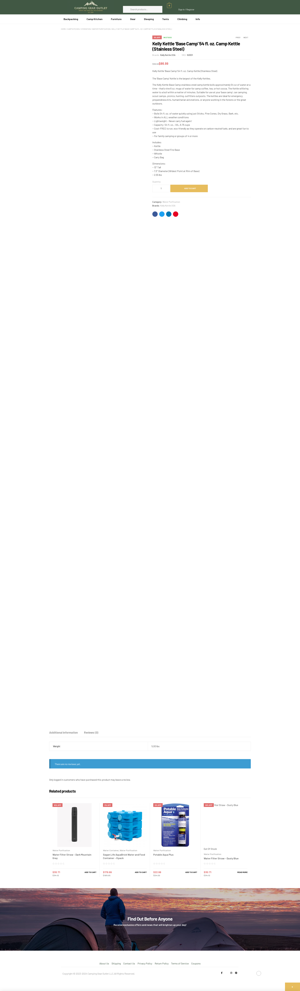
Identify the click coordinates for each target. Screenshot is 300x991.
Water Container (111, 850)
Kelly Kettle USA (167, 55)
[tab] (63, 732)
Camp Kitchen (73, 29)
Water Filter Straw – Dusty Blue (221, 858)
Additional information (63, 732)
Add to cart (190, 188)
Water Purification (101, 29)
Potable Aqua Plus (163, 854)
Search (158, 9)
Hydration (86, 29)
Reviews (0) (91, 732)
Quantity (156, 181)
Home (63, 29)
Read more (242, 872)
